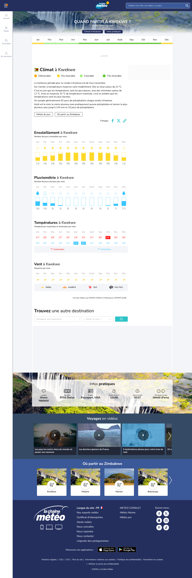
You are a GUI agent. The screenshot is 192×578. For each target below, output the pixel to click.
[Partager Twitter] (118, 121)
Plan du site (77, 559)
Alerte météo (84, 522)
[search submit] (187, 5)
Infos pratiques (114, 31)
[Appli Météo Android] (127, 550)
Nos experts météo (87, 512)
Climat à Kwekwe (92, 31)
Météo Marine (127, 512)
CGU (61, 559)
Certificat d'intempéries (90, 517)
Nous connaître (85, 526)
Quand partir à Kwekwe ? (56, 13)
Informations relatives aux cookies (100, 559)
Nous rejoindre (85, 531)
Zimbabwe (42, 13)
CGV (68, 559)
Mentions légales (49, 559)
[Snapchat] (159, 520)
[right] (169, 436)
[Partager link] (125, 121)
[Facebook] (159, 513)
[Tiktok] (166, 527)
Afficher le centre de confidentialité (103, 564)
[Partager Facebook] (112, 121)
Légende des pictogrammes (93, 541)
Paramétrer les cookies (153, 560)
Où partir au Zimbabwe (68, 114)
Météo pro (126, 517)
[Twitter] (166, 513)
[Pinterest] (159, 527)
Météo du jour (43, 114)
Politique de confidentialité (129, 559)
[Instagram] (166, 520)
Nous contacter (85, 536)
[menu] (6, 5)
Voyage (35, 13)
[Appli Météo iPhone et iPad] (107, 550)
